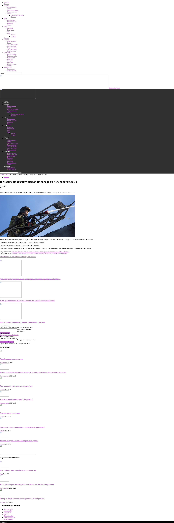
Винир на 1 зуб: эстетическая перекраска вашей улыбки (22, 499)
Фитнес (13, 17)
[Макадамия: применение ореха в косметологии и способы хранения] (4, 481)
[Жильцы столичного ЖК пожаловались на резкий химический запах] (11, 297)
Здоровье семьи (12, 12)
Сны (8, 31)
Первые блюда (11, 64)
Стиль (9, 25)
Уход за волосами (12, 44)
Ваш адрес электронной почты (26, 340)
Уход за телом (11, 51)
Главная (6, 2)
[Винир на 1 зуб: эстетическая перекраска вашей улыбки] (4, 495)
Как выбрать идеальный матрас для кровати (18, 470)
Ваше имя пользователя (24, 329)
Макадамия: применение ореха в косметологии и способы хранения (27, 484)
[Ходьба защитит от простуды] (4, 355)
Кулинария (7, 52)
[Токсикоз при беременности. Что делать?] (4, 396)
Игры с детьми (11, 22)
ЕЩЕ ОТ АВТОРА (30, 257)
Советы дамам (11, 41)
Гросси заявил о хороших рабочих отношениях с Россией (22, 322)
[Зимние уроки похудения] (4, 409)
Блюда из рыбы (12, 56)
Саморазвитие (11, 70)
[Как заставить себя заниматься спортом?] (4, 382)
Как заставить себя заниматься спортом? (16, 386)
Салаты (9, 65)
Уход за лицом (11, 46)
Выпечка (10, 59)
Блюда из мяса (11, 54)
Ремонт (13, 35)
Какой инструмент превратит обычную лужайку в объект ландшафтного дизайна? (33, 372)
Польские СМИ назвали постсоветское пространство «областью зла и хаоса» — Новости (39, 253)
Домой (2, 174)
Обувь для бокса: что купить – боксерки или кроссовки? (22, 427)
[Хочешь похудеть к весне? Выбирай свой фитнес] (4, 437)
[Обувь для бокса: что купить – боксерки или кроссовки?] (4, 423)
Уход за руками (12, 49)
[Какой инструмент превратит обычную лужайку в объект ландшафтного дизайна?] (4, 369)
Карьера (6, 38)
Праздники (10, 30)
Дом (8, 33)
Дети (5, 18)
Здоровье (6, 5)
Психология (7, 67)
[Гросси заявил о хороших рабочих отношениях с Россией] (11, 319)
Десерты (10, 61)
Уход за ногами (12, 48)
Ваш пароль (20, 331)
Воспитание (11, 20)
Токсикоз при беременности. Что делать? (16, 399)
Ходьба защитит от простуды (11, 359)
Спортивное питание (17, 15)
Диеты (9, 8)
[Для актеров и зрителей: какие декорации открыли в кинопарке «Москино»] (11, 275)
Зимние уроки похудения (10, 413)
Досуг (5, 26)
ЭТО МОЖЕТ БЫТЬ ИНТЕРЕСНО (12, 257)
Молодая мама (11, 7)
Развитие (10, 23)
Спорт (9, 13)
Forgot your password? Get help (9, 335)
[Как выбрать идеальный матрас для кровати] (4, 467)
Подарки (10, 28)
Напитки (10, 62)
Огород (13, 36)
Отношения (10, 69)
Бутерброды (11, 57)
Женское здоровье (12, 10)
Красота (6, 39)
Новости (6, 4)
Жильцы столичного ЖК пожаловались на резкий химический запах (27, 301)
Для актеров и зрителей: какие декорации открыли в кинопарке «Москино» (30, 279)
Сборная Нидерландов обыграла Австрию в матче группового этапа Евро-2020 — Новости (40, 252)
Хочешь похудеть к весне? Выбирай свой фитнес (19, 441)
